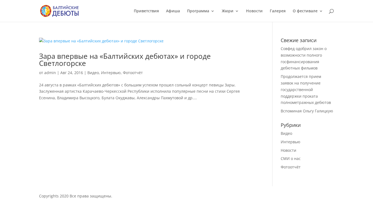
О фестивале (305, 11)
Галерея (278, 11)
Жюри (227, 11)
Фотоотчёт (133, 72)
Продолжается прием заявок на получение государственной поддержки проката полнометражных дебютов (306, 89)
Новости (254, 11)
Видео (93, 72)
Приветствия (146, 11)
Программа (198, 11)
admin (50, 72)
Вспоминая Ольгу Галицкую (307, 110)
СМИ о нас (291, 158)
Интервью (111, 72)
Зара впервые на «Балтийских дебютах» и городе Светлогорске (125, 59)
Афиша (173, 11)
